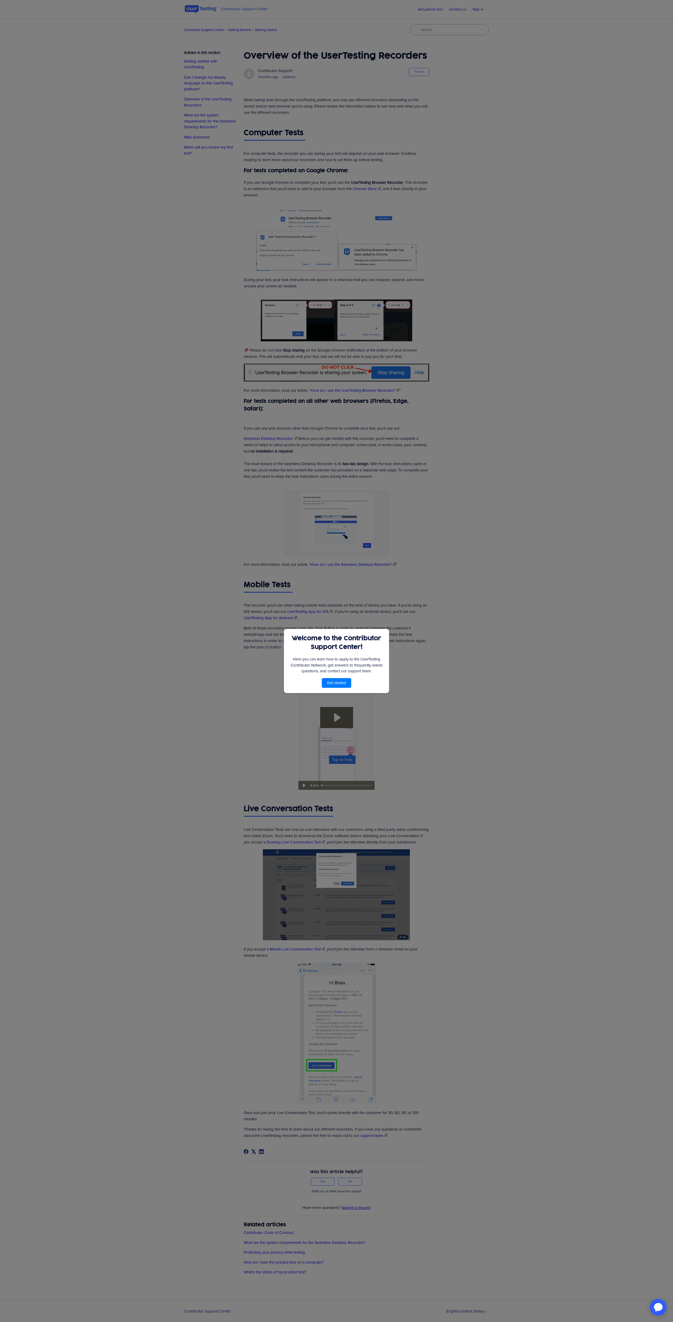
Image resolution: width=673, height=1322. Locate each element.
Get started (336, 682)
